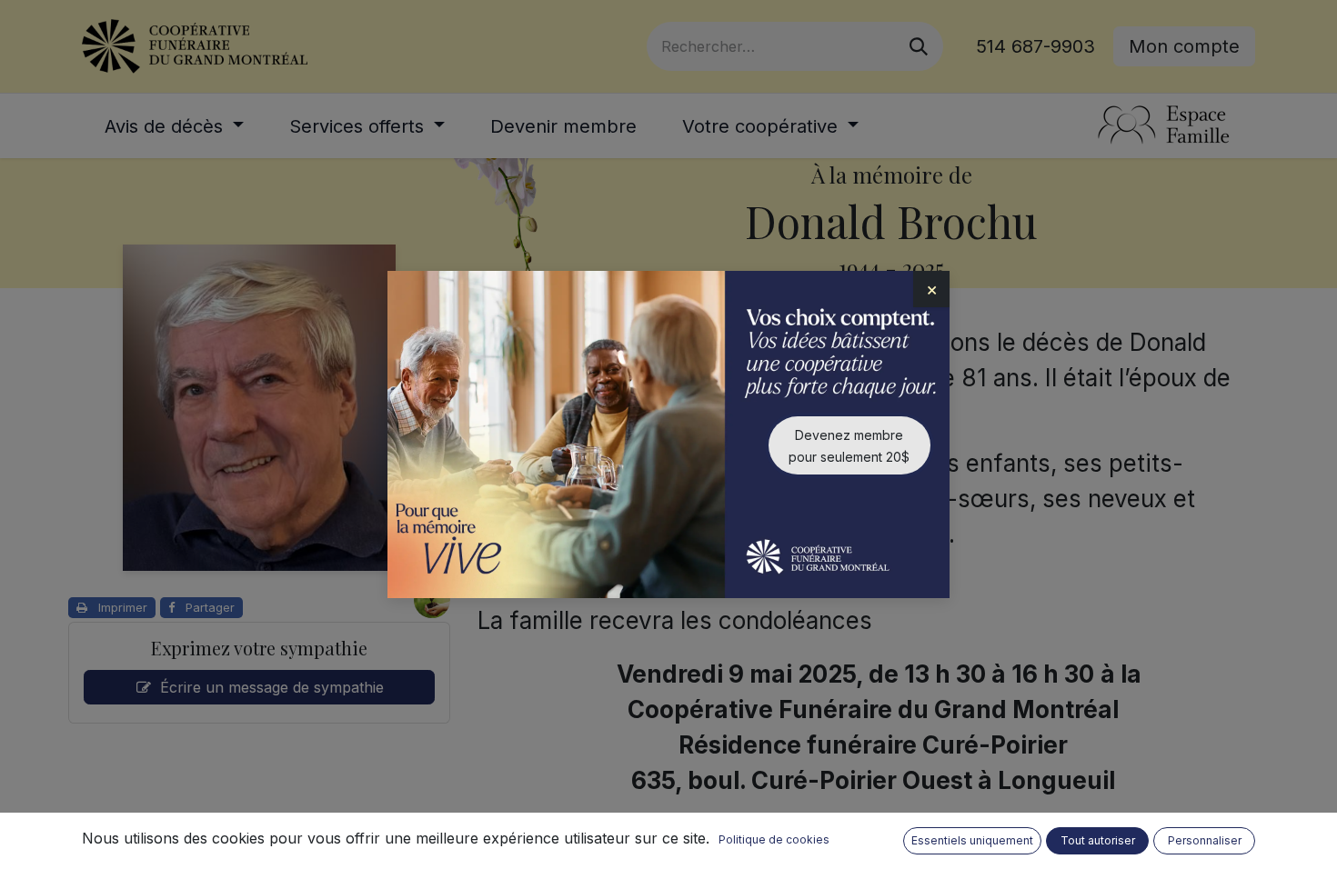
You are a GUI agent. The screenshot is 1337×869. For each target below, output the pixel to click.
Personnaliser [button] (1205, 840)
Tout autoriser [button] (1098, 840)
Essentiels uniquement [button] (972, 840)
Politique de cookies (774, 839)
